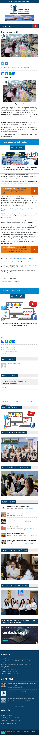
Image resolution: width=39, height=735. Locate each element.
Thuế (14, 347)
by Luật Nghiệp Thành (10, 67)
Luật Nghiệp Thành (7, 351)
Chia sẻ (3, 61)
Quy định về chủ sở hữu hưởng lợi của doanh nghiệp (21, 698)
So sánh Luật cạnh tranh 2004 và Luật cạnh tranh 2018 (20, 519)
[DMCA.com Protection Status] (6, 732)
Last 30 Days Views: (8, 720)
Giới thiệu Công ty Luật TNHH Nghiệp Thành (18, 506)
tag (15, 351)
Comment (4, 387)
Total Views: (5, 723)
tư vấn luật (5, 353)
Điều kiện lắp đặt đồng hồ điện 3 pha (16, 533)
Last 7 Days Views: (7, 718)
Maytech (33, 731)
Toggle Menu (6, 26)
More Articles (19, 706)
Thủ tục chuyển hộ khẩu (13, 526)
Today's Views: (6, 715)
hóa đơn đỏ (11, 349)
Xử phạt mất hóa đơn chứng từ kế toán (22, 258)
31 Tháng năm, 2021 (23, 67)
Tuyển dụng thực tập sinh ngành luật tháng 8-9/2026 (21, 691)
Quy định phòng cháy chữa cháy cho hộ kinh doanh (20, 513)
